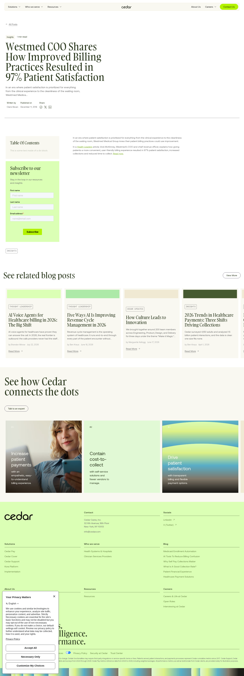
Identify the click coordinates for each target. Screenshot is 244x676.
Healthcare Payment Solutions (178, 576)
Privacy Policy (80, 653)
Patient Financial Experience (177, 571)
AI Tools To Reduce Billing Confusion (181, 556)
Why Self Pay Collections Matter (179, 561)
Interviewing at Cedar (174, 606)
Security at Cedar (99, 653)
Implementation (12, 571)
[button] (14, 6)
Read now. (118, 153)
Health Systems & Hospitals (98, 551)
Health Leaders (84, 146)
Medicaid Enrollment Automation (179, 551)
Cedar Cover (11, 556)
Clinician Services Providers (98, 556)
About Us (196, 6)
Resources (89, 596)
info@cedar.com (92, 531)
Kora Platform (11, 566)
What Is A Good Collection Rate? (179, 566)
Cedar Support (12, 561)
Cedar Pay (10, 551)
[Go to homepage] (126, 7)
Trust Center (116, 653)
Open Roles (169, 601)
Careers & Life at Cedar (175, 596)
